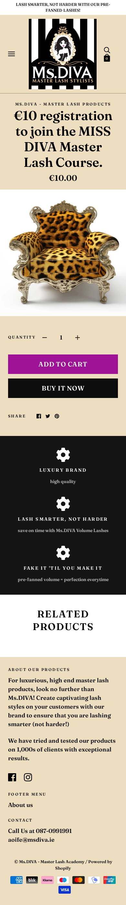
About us (20, 805)
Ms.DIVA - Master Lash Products (63, 104)
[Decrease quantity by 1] (44, 336)
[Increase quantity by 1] (77, 336)
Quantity (22, 337)
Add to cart (62, 364)
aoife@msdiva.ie (31, 839)
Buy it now (63, 388)
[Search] (107, 50)
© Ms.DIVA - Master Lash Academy (49, 861)
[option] (63, 253)
